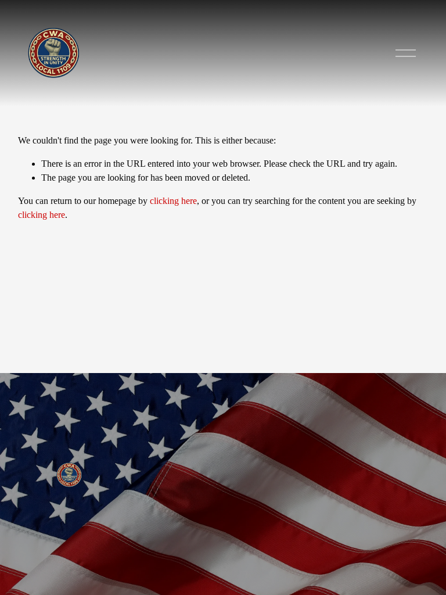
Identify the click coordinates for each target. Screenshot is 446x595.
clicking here (173, 201)
